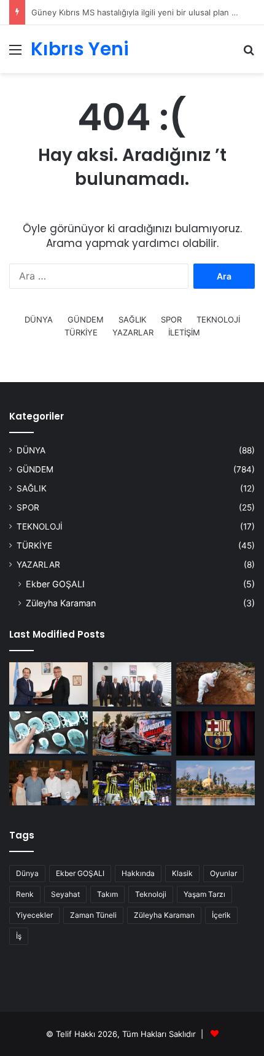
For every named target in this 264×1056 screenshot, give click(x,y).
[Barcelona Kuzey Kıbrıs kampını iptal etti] (215, 733)
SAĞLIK (132, 319)
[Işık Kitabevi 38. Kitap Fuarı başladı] (48, 783)
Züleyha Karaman (61, 603)
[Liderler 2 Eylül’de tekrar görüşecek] (48, 684)
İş (18, 936)
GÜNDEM (86, 319)
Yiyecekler (34, 915)
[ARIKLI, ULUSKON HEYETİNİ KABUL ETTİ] (132, 684)
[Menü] (15, 54)
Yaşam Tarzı (204, 894)
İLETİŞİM (184, 332)
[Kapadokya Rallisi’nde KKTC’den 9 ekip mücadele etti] (132, 733)
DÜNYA (39, 319)
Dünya (27, 873)
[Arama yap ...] (249, 54)
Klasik (182, 873)
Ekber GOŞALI (55, 584)
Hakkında (138, 873)
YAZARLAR (132, 332)
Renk (25, 894)
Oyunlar (223, 873)
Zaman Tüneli (93, 915)
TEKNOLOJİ (218, 319)
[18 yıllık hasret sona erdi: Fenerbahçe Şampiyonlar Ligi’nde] (132, 783)
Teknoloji (150, 894)
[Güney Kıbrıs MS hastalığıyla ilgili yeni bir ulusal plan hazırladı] (48, 733)
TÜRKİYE (81, 332)
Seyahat (65, 894)
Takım (107, 894)
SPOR (171, 319)
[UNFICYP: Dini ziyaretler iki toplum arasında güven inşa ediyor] (215, 783)
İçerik (221, 915)
